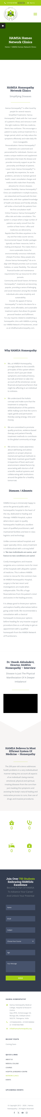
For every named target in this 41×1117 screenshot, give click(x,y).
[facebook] (14, 1113)
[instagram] (27, 1113)
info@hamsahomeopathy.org (21, 1028)
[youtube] (22, 1113)
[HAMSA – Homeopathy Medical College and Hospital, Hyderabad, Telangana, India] (20, 68)
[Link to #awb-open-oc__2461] (2, 26)
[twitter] (18, 1113)
